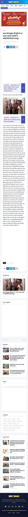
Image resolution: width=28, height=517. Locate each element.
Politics (22, 425)
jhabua (5, 419)
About (13, 513)
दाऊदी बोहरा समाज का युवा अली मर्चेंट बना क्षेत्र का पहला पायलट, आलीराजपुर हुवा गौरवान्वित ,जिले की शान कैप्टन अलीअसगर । (17, 443)
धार (25, 6)
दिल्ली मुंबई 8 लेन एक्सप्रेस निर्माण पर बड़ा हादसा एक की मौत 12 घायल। (17, 457)
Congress (9, 423)
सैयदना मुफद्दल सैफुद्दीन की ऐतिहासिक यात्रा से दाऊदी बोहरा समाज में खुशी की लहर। (17, 451)
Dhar (10, 425)
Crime (9, 421)
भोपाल (7, 6)
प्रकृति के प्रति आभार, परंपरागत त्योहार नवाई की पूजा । (17, 365)
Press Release (19, 421)
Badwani (5, 428)
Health (9, 428)
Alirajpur (14, 419)
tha (6, 30)
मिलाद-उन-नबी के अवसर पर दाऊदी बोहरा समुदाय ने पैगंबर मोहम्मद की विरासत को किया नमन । (17, 350)
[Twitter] (10, 47)
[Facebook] (7, 47)
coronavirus (6, 425)
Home (2, 6)
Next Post (24, 339)
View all (23, 275)
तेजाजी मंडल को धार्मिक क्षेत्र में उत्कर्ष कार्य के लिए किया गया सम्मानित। (12, 120)
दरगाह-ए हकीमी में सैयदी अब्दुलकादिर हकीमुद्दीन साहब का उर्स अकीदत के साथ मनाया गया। (17, 471)
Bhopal (14, 423)
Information (12, 430)
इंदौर (16, 6)
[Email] (13, 47)
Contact (18, 513)
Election (13, 428)
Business (18, 428)
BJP (18, 423)
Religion (5, 423)
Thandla (11, 263)
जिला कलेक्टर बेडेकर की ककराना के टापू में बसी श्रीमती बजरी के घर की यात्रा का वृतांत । (17, 485)
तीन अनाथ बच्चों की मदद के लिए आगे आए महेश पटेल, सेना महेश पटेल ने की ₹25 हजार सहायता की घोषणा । (17, 372)
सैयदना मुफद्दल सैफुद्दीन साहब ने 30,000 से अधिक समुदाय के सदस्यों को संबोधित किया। (17, 478)
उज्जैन (11, 6)
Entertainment (6, 430)
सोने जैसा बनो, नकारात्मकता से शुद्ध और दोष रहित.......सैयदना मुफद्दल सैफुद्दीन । (17, 463)
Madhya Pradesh (16, 425)
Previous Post (5, 339)
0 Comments (6, 43)
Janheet (5, 421)
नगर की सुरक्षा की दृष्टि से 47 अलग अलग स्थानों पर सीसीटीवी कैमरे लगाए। (13, 293)
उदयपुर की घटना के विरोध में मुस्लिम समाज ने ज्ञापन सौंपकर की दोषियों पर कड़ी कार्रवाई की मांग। (12, 88)
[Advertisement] (14, 66)
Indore (18, 419)
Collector (13, 421)
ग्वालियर (20, 6)
